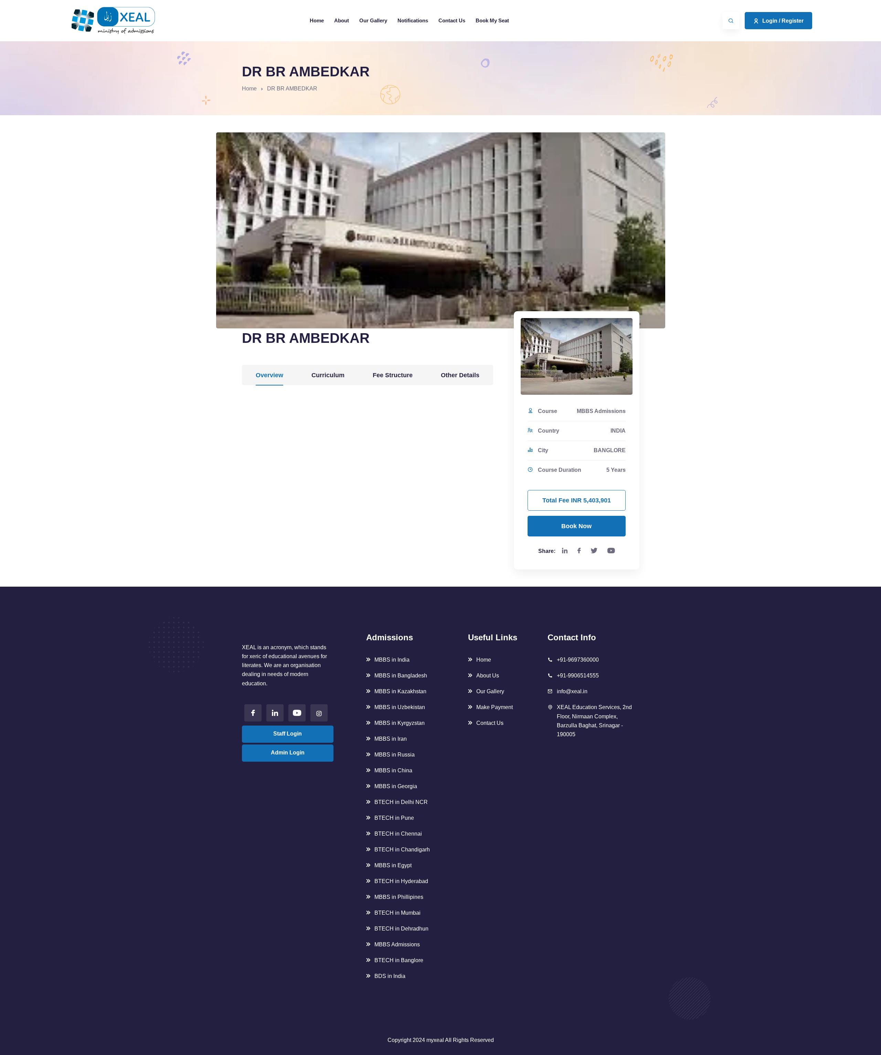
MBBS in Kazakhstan (400, 691)
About (341, 20)
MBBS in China (393, 770)
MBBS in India (392, 660)
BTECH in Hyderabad (401, 881)
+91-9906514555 (578, 675)
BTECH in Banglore (398, 960)
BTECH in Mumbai (397, 913)
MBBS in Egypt (393, 865)
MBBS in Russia (394, 755)
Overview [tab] (269, 375)
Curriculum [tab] (327, 375)
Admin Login (288, 752)
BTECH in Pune (394, 818)
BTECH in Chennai (398, 834)
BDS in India (389, 976)
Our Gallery (373, 20)
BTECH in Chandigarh (402, 849)
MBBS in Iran (390, 739)
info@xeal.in (572, 691)
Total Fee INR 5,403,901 (576, 500)
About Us (487, 675)
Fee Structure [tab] (393, 375)
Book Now (576, 526)
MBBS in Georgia (395, 786)
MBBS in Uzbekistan (399, 707)
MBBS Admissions (397, 944)
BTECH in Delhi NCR (401, 802)
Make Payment (494, 707)
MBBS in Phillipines (398, 897)
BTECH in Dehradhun (401, 929)
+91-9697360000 (578, 660)
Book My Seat (492, 20)
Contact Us (451, 20)
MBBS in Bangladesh (400, 675)
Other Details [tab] (460, 375)
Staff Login (287, 734)
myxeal (435, 1040)
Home (317, 20)
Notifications (412, 20)
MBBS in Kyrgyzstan (399, 723)
